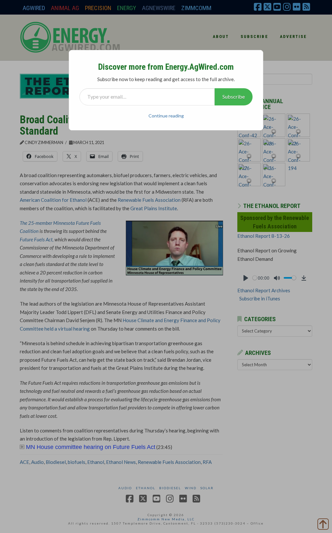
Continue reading (166, 115)
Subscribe (233, 96)
